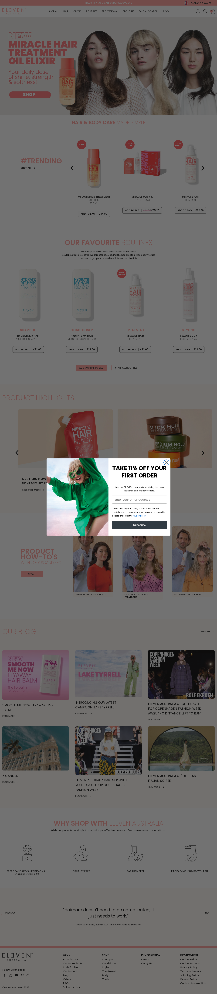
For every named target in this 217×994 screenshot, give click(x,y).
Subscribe (139, 525)
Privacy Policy (139, 515)
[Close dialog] (166, 462)
